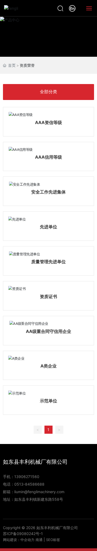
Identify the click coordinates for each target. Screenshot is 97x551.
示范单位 (48, 400)
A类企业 (48, 366)
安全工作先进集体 (48, 192)
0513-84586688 (29, 484)
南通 (39, 539)
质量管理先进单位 (48, 261)
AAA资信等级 (48, 122)
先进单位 (48, 226)
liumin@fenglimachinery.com (39, 491)
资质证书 (48, 296)
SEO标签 (53, 539)
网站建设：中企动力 (18, 539)
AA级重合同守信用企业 (48, 331)
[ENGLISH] (72, 7)
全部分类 (48, 91)
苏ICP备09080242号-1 (23, 533)
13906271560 (26, 476)
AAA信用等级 (48, 157)
